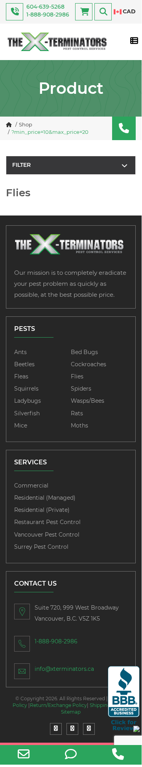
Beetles (24, 364)
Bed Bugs (84, 352)
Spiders (81, 388)
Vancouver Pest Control (46, 534)
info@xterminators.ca (64, 668)
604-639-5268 (45, 6)
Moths (79, 425)
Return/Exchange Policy (58, 705)
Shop (25, 124)
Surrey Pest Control (41, 546)
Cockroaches (88, 364)
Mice (20, 425)
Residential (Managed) (45, 497)
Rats (77, 413)
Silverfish (27, 413)
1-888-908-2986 (47, 14)
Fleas (21, 376)
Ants (20, 352)
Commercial (31, 485)
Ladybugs (27, 400)
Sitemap (71, 712)
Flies (77, 376)
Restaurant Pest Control (47, 522)
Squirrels (26, 388)
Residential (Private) (42, 509)
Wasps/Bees (87, 400)
